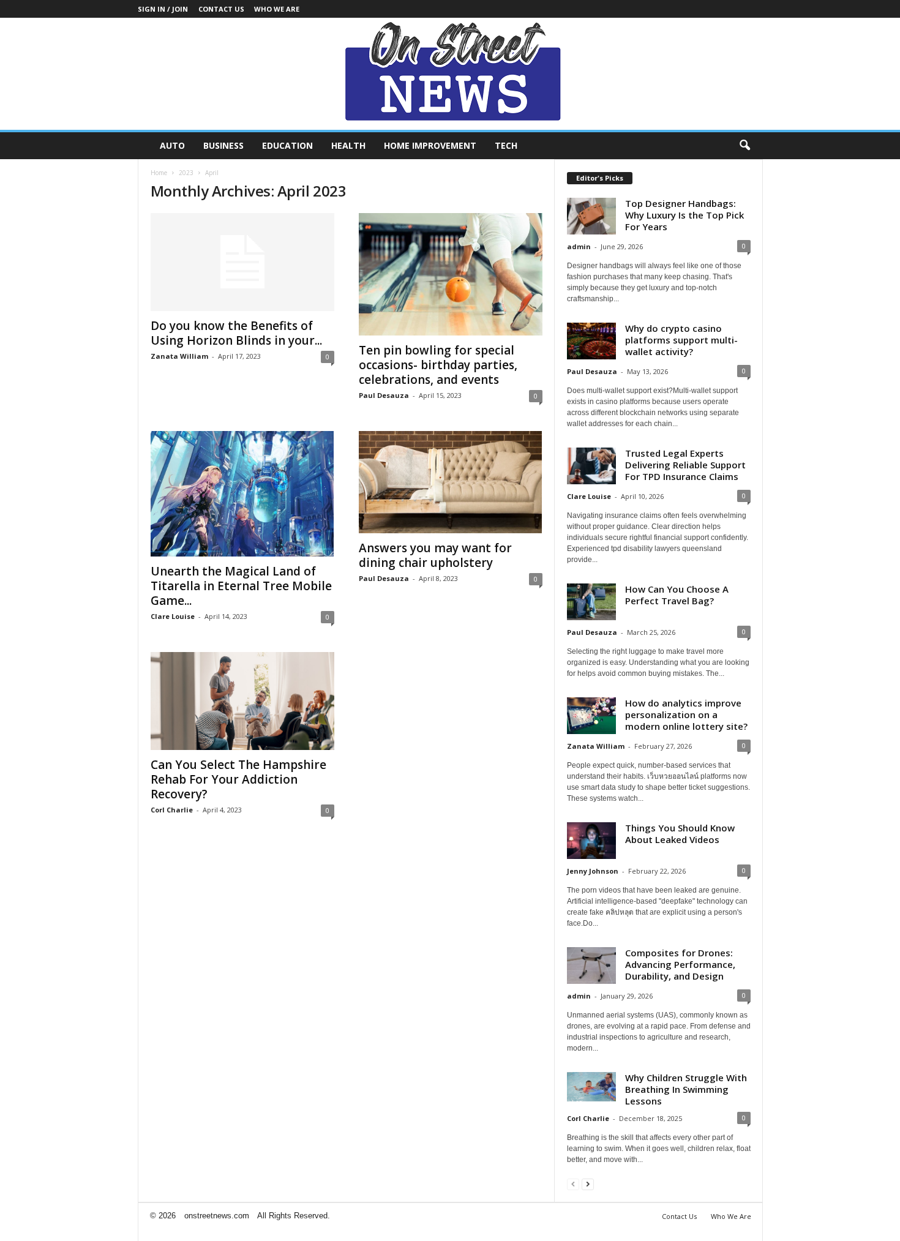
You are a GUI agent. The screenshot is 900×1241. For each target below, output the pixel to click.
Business (223, 145)
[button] (744, 145)
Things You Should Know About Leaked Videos (680, 833)
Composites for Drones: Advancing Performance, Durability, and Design (680, 964)
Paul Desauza (384, 395)
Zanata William (179, 356)
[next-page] (588, 1183)
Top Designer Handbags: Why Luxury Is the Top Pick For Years (684, 215)
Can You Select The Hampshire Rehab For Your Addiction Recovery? (238, 779)
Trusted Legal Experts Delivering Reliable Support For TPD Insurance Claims (685, 464)
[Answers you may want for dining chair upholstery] (450, 482)
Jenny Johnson (592, 870)
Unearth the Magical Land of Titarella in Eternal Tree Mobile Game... (241, 586)
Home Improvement (430, 145)
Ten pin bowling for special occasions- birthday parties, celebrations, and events (438, 365)
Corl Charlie (172, 809)
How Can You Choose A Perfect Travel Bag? (677, 595)
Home (159, 172)
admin (579, 246)
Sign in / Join (163, 8)
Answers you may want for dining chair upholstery (435, 555)
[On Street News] (450, 74)
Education (287, 145)
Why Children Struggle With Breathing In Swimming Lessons (686, 1089)
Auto (172, 145)
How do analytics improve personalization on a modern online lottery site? (686, 714)
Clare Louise (173, 616)
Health (348, 145)
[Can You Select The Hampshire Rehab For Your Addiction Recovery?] (242, 701)
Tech (506, 145)
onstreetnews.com (216, 1215)
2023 (186, 172)
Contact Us (221, 8)
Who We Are (276, 8)
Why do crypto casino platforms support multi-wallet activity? (681, 340)
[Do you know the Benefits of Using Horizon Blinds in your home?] (242, 262)
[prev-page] (573, 1183)
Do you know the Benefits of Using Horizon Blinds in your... (236, 333)
